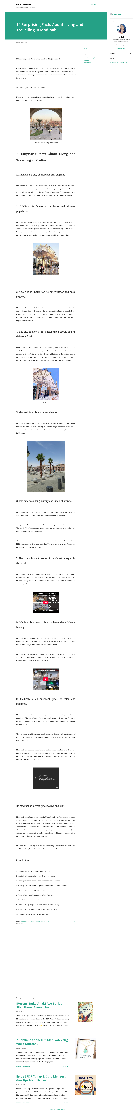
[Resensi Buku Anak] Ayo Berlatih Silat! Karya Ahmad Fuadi (40, 1005)
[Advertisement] (43, 977)
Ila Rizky (121, 37)
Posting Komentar (28, 1030)
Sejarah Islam (87, 62)
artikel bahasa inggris (89, 58)
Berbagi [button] (86, 49)
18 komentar (26, 1066)
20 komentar (26, 1103)
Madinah (86, 60)
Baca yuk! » (66, 1030)
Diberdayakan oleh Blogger (57, 1109)
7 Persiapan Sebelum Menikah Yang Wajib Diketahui (42, 1042)
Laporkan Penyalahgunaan (118, 62)
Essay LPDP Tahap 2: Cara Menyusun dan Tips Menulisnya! (42, 1078)
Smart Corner (23, 4)
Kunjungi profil (121, 48)
